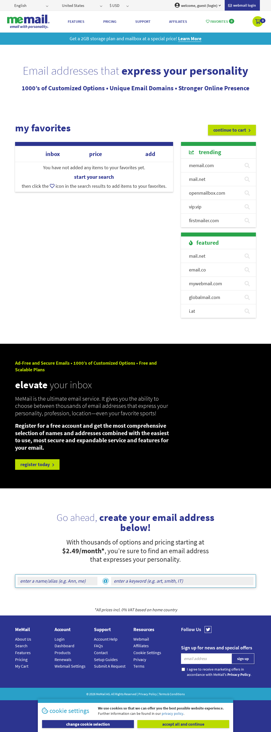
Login (60, 639)
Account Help (106, 639)
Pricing (21, 659)
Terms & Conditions (172, 694)
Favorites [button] (221, 21)
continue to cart (230, 130)
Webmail (141, 639)
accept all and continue (183, 724)
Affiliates (141, 645)
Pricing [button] (109, 21)
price (95, 154)
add (150, 154)
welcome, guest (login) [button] (199, 5)
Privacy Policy (147, 694)
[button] (258, 22)
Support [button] (143, 21)
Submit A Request (109, 666)
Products (63, 652)
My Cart (21, 666)
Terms (138, 666)
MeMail (101, 694)
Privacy (139, 659)
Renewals (63, 659)
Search (21, 645)
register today (35, 464)
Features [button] (76, 21)
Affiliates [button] (178, 21)
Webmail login (244, 5)
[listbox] (32, 5)
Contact (101, 652)
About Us (23, 639)
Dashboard (64, 645)
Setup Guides (106, 659)
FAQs (98, 645)
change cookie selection (88, 724)
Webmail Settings (70, 666)
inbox (53, 154)
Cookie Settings (147, 652)
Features (23, 652)
